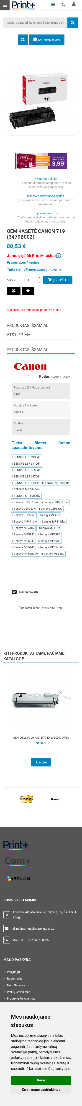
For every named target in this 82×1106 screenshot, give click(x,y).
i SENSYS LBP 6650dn (26, 470)
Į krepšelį (60, 280)
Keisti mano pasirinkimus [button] (41, 1090)
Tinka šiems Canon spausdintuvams (34, 269)
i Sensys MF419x (49, 528)
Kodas (44, 376)
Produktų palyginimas (21, 998)
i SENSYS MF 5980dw (26, 495)
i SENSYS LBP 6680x (25, 483)
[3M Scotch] (55, 799)
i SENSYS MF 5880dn (55, 483)
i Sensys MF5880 (49, 534)
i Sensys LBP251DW (25, 502)
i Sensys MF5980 (49, 541)
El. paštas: (34, 928)
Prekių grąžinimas (18, 992)
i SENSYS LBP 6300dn (26, 457)
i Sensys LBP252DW (55, 502)
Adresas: (45, 914)
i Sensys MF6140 (23, 547)
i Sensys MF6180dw (25, 553)
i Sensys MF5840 (23, 534)
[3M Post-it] (27, 799)
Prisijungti (13, 972)
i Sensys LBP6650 (23, 515)
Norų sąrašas (16, 985)
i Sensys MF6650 (53, 553)
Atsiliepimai (19, 334)
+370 (38, 940)
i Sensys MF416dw (53, 521)
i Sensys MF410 (49, 515)
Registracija (15, 978)
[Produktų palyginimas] (13, 291)
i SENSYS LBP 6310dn (26, 463)
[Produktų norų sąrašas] (28, 291)
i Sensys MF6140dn (51, 547)
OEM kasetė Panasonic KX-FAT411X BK (46, 737)
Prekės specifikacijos (23, 262)
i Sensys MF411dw (24, 521)
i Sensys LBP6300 (50, 508)
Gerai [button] (41, 1080)
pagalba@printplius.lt (41, 928)
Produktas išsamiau (28, 325)
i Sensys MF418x (23, 528)
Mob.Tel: (31, 940)
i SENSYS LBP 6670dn (26, 476)
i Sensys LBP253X (24, 508)
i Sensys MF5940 (23, 541)
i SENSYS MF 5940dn (26, 489)
